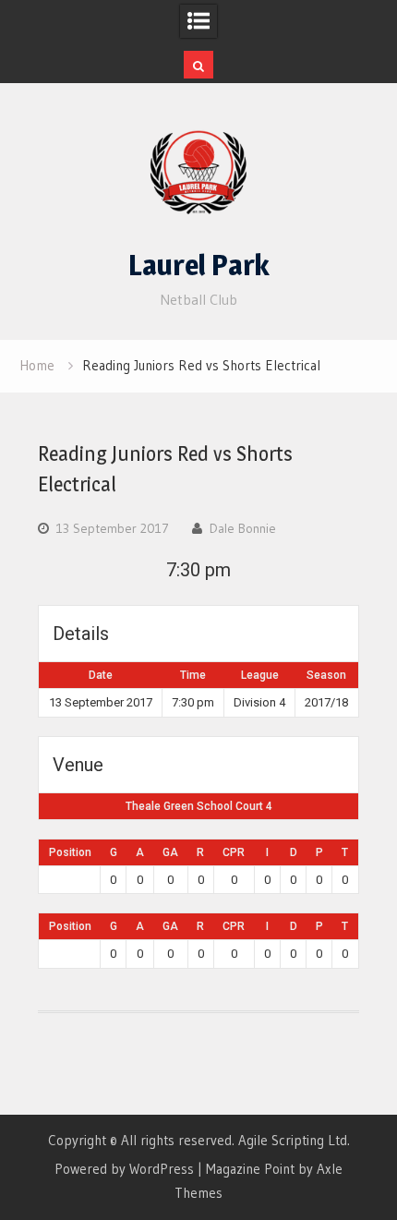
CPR (234, 852)
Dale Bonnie (243, 528)
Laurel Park (199, 265)
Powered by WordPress (124, 1169)
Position (70, 852)
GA (170, 852)
